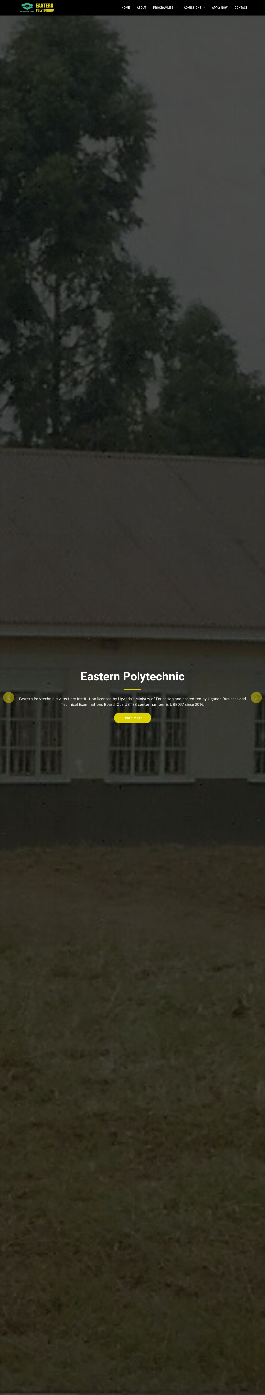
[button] (20, 697)
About (141, 7)
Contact (241, 7)
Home (126, 7)
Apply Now (220, 7)
